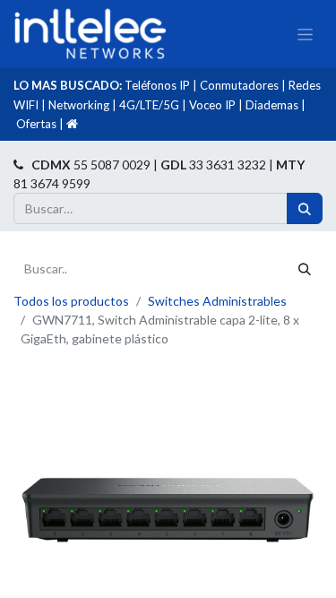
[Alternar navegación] (305, 34)
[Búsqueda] (305, 208)
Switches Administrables (217, 300)
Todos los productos (71, 300)
